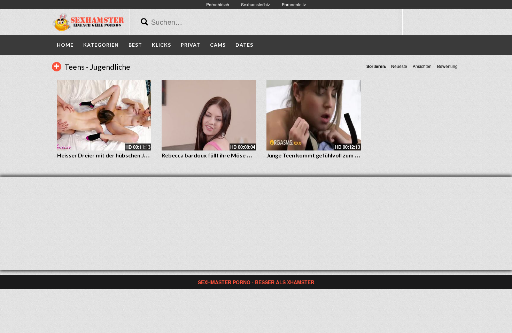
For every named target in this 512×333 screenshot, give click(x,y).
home (65, 45)
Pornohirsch (217, 4)
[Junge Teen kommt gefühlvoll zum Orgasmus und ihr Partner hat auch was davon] (313, 115)
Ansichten (422, 66)
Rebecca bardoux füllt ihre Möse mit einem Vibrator (229, 155)
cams (218, 45)
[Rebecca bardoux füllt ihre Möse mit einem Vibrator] (209, 115)
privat (190, 45)
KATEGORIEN (101, 45)
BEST (135, 45)
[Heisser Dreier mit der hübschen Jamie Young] (104, 115)
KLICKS (161, 45)
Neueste (399, 66)
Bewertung (447, 66)
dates (244, 45)
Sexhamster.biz (255, 4)
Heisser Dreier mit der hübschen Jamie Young (115, 155)
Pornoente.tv (294, 4)
